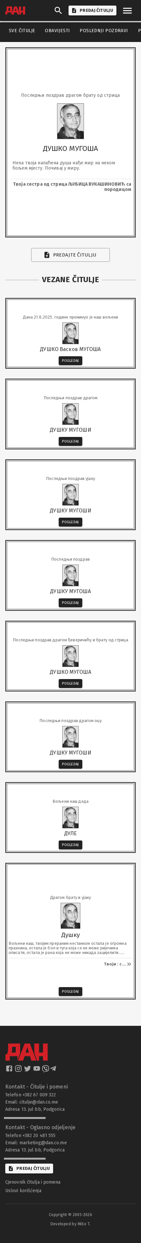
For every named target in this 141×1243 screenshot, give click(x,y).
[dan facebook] (9, 1070)
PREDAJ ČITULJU (96, 10)
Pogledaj (70, 361)
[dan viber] (45, 1070)
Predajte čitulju (75, 255)
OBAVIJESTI (57, 30)
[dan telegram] (53, 1070)
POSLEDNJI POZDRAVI (104, 30)
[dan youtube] (37, 1070)
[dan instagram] (19, 1070)
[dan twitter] (28, 1070)
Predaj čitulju (33, 1168)
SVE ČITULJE (22, 30)
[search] (58, 10)
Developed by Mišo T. (70, 1224)
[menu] (127, 10)
